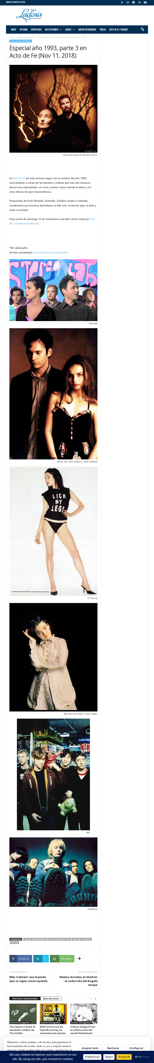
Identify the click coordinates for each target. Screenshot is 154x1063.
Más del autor (51, 998)
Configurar (136, 1048)
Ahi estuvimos (51, 29)
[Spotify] (133, 2)
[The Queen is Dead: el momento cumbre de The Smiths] (23, 1014)
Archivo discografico (20, 1022)
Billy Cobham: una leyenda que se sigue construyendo (28, 979)
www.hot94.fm (29, 223)
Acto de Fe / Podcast (118, 29)
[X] (139, 2)
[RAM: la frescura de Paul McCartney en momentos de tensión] (53, 1014)
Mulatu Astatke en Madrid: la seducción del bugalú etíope (78, 981)
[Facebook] (122, 2)
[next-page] (95, 999)
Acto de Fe (18, 178)
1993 (26, 939)
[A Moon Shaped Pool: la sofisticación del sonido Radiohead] (83, 1014)
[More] (79, 958)
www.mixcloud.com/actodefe (51, 252)
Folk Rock (86, 939)
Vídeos (103, 29)
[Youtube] (145, 2)
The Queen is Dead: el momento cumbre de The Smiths (22, 1030)
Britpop (66, 939)
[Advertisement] (100, 15)
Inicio (13, 29)
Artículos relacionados (25, 998)
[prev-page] (91, 999)
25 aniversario (38, 939)
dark (75, 939)
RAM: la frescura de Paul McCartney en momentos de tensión (53, 1030)
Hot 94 (14, 942)
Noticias (23, 29)
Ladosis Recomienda (87, 29)
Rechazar (113, 1048)
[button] (142, 29)
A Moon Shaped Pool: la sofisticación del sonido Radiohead (82, 1030)
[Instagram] (127, 2)
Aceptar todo (90, 1048)
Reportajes (36, 29)
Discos (68, 29)
